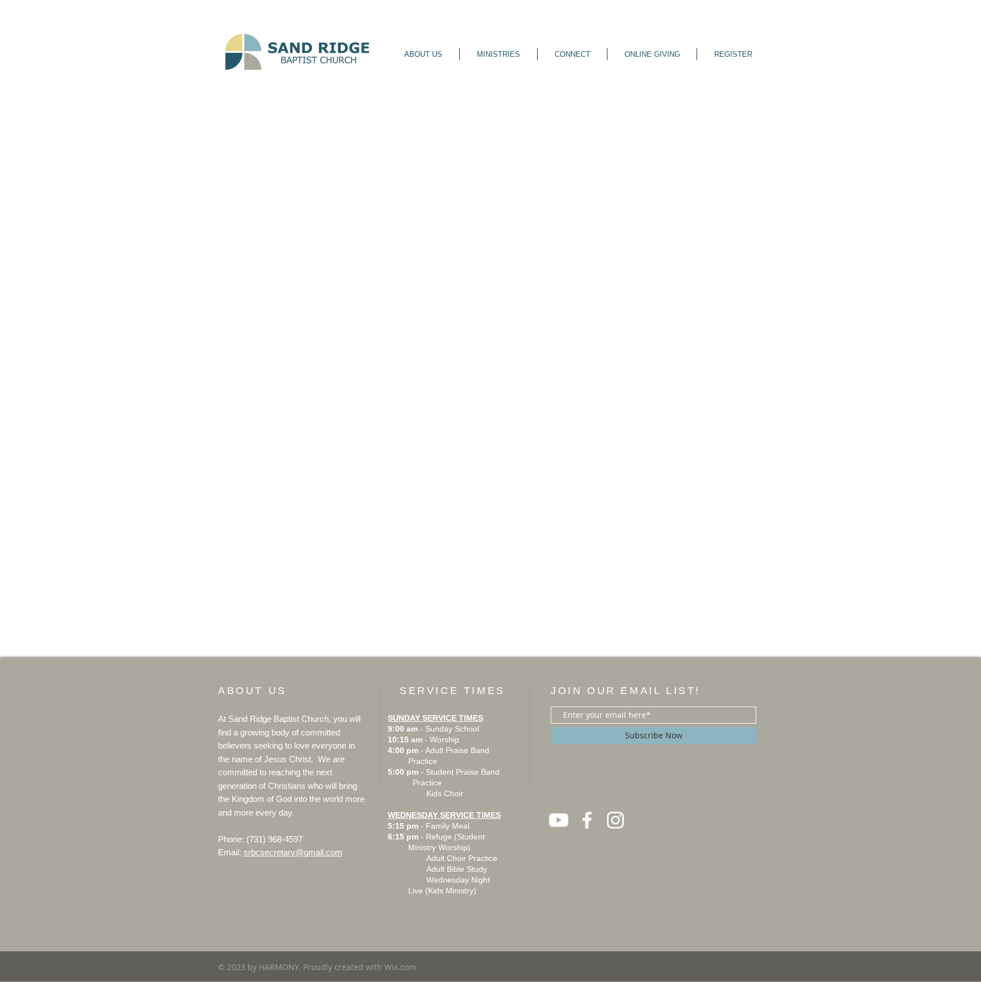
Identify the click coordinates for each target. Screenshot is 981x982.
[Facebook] (587, 820)
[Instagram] (615, 820)
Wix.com (400, 967)
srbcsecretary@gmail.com (293, 852)
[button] (423, 54)
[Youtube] (558, 820)
